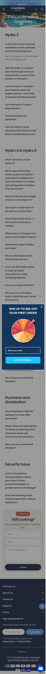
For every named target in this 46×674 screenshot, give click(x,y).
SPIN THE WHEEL (22, 359)
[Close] (40, 307)
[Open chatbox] (40, 668)
